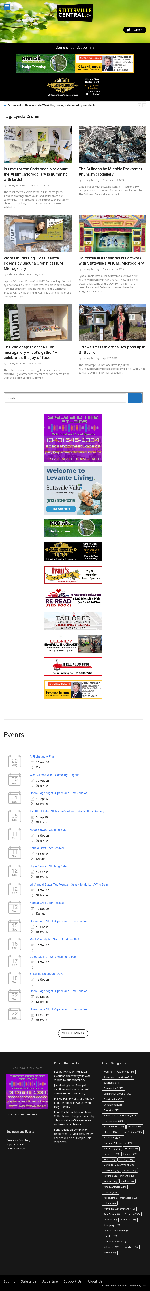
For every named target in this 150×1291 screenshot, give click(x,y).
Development (114, 1104)
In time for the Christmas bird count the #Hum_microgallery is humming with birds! (36, 174)
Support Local (15, 1144)
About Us (95, 1281)
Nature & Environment (119, 1175)
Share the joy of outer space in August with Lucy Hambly (74, 1103)
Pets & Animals (115, 1186)
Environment (113, 1121)
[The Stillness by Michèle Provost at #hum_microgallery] (113, 144)
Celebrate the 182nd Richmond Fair (53, 956)
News (110, 1181)
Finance (134, 1126)
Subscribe (28, 1281)
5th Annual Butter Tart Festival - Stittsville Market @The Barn (69, 884)
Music (130, 1170)
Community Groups (118, 1093)
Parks (127, 1181)
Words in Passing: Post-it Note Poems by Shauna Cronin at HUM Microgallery (33, 263)
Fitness (110, 1132)
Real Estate (112, 1214)
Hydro (109, 1159)
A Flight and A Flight (43, 756)
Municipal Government (119, 1164)
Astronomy (125, 1071)
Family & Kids (114, 1126)
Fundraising (113, 1137)
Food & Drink (132, 1132)
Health (131, 1148)
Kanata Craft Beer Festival (47, 848)
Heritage (111, 1154)
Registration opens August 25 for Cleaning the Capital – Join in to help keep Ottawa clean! (65, 105)
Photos (110, 1192)
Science (110, 1219)
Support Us (73, 1281)
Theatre (110, 1236)
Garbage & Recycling (118, 1143)
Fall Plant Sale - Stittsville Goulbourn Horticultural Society (67, 811)
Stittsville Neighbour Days (46, 973)
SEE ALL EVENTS (73, 1033)
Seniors (128, 1219)
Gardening (112, 1148)
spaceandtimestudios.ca (22, 1114)
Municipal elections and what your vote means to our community (72, 1076)
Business (111, 1082)
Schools (132, 1214)
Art (108, 1071)
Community (113, 1088)
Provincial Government (119, 1208)
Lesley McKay (16, 185)
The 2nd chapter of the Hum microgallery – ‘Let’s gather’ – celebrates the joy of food (30, 352)
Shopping (112, 1225)
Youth (110, 1252)
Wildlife (131, 1247)
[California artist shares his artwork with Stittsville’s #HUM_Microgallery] (113, 233)
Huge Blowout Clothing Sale (48, 829)
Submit (9, 1281)
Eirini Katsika (15, 274)
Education (112, 1110)
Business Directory (18, 1140)
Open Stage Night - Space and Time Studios (58, 793)
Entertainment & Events (120, 1115)
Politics (110, 1203)
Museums (111, 1170)
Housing (130, 1154)
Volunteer (112, 1247)
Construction (113, 1099)
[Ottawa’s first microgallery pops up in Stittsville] (113, 322)
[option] (77, 105)
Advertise (50, 1281)
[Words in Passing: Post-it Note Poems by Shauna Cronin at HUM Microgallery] (38, 233)
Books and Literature (118, 1077)
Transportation (115, 1241)
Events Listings (16, 1148)
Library (126, 1159)
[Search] (135, 398)
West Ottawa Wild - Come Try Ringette (54, 775)
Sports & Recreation (117, 1230)
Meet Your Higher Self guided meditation (56, 939)
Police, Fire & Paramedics (120, 1197)
